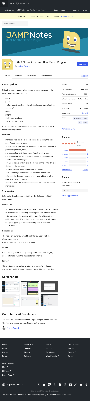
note (79, 122)
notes (85, 122)
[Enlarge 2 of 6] (16, 297)
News (4, 348)
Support (84, 76)
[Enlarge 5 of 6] (55, 284)
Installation (31, 76)
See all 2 (85, 113)
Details (7, 76)
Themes (27, 348)
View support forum (70, 196)
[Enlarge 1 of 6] (16, 284)
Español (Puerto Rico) (16, 385)
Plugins (27, 352)
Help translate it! (67, 16)
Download (82, 64)
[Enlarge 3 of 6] (36, 284)
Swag (71, 356)
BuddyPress (8, 375)
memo (85, 118)
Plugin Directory (8, 10)
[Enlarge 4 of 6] (36, 300)
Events (71, 348)
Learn (48, 344)
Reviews (18, 76)
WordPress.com (9, 363)
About (4, 344)
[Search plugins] (25, 23)
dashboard (77, 118)
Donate (72, 352)
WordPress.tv (52, 356)
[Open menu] (86, 3)
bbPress (6, 371)
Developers (50, 352)
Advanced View (68, 129)
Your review (67, 170)
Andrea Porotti (24, 66)
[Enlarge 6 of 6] (55, 297)
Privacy (5, 356)
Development (46, 76)
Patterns (27, 356)
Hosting (5, 352)
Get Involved (73, 344)
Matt (5, 367)
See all (85, 170)
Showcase (28, 344)
